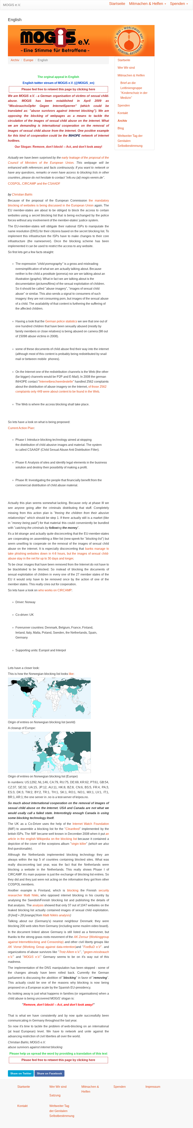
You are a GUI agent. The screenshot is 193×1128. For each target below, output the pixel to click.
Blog (121, 128)
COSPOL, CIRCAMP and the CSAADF (34, 183)
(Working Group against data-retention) (42, 946)
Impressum (153, 1086)
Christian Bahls (22, 194)
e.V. (69, 952)
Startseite (117, 4)
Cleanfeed (73, 828)
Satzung (55, 1095)
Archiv (15, 60)
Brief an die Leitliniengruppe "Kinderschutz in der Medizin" (133, 90)
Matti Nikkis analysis (56, 915)
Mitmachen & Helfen (146, 4)
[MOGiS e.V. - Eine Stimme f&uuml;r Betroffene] (81, 40)
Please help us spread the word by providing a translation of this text (58, 1053)
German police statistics (61, 321)
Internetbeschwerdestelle (56, 381)
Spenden (178, 4)
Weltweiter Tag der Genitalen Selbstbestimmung (130, 140)
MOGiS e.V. (12, 5)
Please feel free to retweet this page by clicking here (58, 1060)
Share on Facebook (49, 1073)
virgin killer (78, 843)
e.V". (93, 946)
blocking (72, 890)
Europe (28, 60)
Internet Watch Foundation (91, 823)
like (71, 673)
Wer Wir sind (126, 67)
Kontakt (123, 113)
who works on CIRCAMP (55, 590)
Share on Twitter (20, 1073)
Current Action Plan (21, 428)
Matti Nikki (31, 895)
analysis (38, 905)
